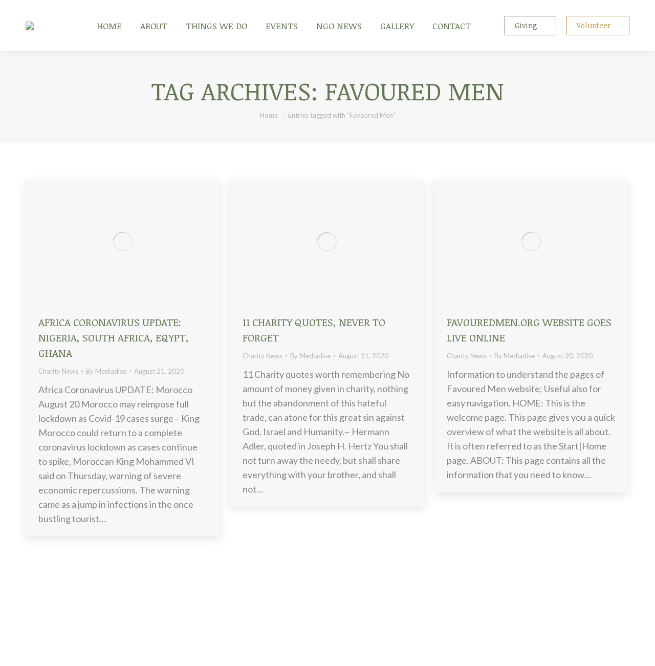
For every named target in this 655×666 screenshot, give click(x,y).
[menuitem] (109, 25)
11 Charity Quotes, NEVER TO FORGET (314, 330)
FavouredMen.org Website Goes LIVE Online (529, 330)
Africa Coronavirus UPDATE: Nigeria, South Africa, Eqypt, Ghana (113, 337)
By (106, 371)
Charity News (58, 371)
